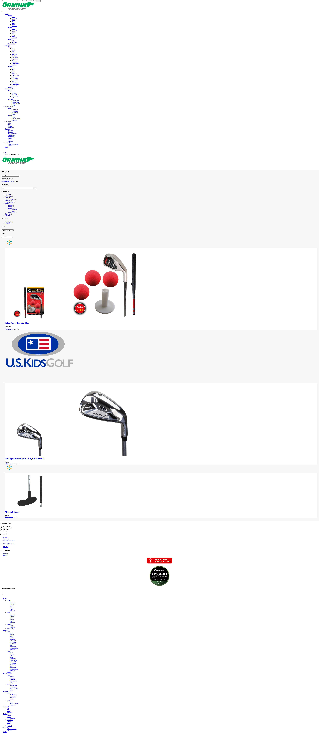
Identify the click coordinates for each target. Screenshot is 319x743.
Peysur (12, 634)
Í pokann (9, 717)
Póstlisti (5, 555)
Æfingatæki (8, 196)
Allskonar (12, 649)
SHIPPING (8, 215)
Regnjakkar (13, 642)
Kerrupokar (13, 696)
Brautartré (12, 603)
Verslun (4, 181)
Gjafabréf (9, 726)
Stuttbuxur (12, 639)
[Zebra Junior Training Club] (80, 319)
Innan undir (13, 646)
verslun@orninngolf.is (9, 543)
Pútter (11, 609)
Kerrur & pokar (9, 202)
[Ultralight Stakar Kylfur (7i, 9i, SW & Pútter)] (80, 455)
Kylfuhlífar (9, 721)
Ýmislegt (7, 214)
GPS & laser (10, 720)
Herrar (10, 205)
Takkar (8, 723)
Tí (7, 724)
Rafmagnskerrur (14, 703)
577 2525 (5, 547)
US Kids (7, 223)
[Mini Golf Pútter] (30, 508)
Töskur (12, 699)
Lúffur (11, 690)
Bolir (11, 633)
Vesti (11, 636)
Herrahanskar (13, 685)
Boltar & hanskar (9, 199)
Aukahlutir (13, 705)
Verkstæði (6, 539)
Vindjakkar (13, 640)
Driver (11, 601)
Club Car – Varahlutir (9, 540)
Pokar (8, 693)
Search (38, 0)
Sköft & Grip (11, 212)
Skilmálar (5, 553)
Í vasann (9, 715)
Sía (34, 188)
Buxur (11, 637)
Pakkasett (14, 209)
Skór (11, 645)
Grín (11, 682)
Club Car (7, 194)
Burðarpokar (13, 694)
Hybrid (12, 604)
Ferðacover (13, 697)
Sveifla (8, 711)
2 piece (12, 676)
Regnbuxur (13, 643)
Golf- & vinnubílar (11, 729)
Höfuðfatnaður (14, 648)
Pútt (8, 709)
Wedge (12, 607)
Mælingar (5, 537)
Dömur (10, 206)
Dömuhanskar (13, 687)
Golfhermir (9, 712)
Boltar (8, 675)
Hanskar (9, 684)
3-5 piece (12, 678)
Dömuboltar (13, 679)
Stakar (13, 211)
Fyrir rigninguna (11, 718)
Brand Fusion (8, 222)
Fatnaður (7, 200)
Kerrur (8, 700)
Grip (8, 708)
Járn (11, 606)
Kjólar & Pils (13, 660)
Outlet (6, 197)
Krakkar (12, 181)
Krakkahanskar (14, 688)
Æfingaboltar (13, 681)
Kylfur (7, 181)
